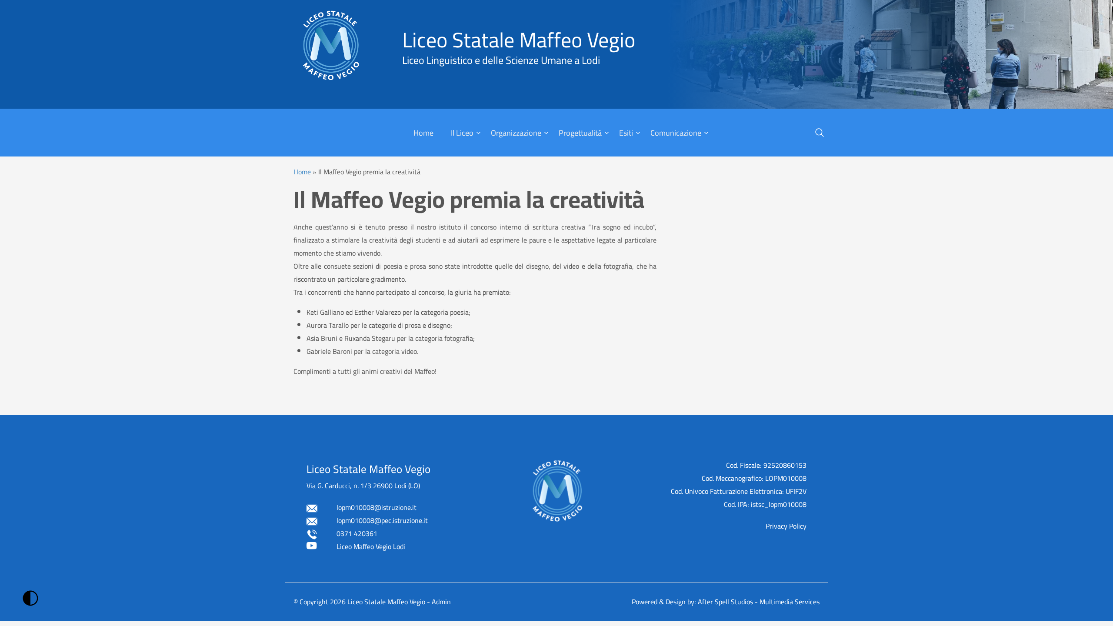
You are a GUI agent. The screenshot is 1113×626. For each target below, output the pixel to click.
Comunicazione (675, 133)
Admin (441, 601)
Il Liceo (462, 133)
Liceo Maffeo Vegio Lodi (371, 546)
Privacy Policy (786, 526)
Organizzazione (516, 133)
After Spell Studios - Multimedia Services (759, 601)
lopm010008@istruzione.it (377, 507)
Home (423, 133)
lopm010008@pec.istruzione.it (382, 520)
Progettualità (580, 133)
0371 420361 (357, 533)
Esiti (626, 133)
